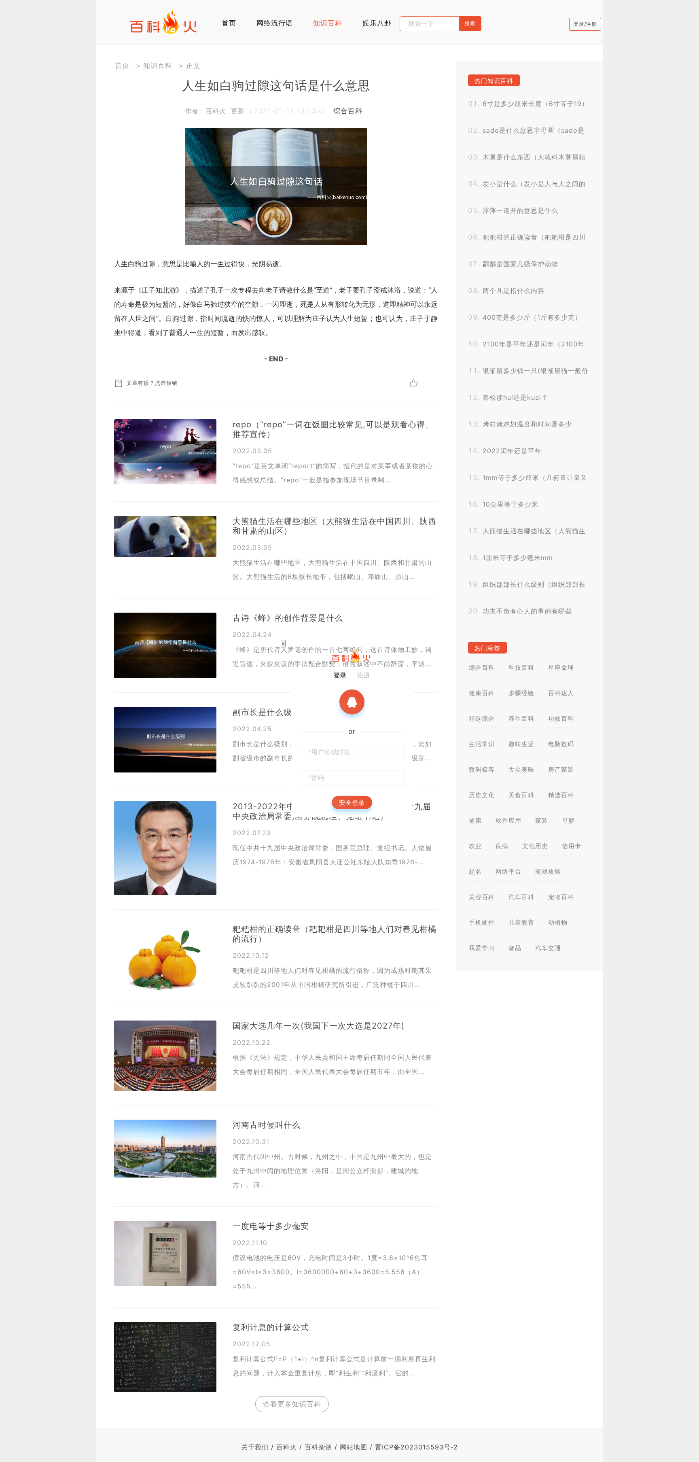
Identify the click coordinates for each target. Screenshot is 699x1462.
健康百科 (482, 693)
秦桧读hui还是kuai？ (515, 397)
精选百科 (561, 795)
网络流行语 (274, 23)
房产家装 (561, 769)
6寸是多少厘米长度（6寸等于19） (536, 104)
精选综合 (482, 718)
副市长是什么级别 (267, 712)
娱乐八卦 (377, 23)
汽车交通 (548, 948)
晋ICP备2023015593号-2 (416, 1447)
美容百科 (482, 897)
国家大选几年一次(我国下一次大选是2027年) (319, 1026)
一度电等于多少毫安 (271, 1226)
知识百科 (327, 23)
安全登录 (352, 802)
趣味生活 (521, 744)
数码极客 (482, 769)
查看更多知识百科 (292, 1404)
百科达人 (561, 693)
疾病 (502, 846)
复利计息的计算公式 (271, 1327)
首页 (229, 23)
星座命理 (561, 667)
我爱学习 (482, 948)
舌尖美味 (521, 769)
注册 (363, 675)
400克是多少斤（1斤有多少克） (532, 317)
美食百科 (521, 795)
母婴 (568, 820)
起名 (475, 871)
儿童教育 (521, 922)
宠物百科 (561, 897)
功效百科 (561, 718)
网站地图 (353, 1447)
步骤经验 (521, 693)
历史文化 (482, 795)
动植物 (558, 922)
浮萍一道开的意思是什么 (520, 210)
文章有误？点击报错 (152, 383)
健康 (475, 820)
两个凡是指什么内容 (513, 290)
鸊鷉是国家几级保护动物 (520, 264)
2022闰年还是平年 (512, 451)
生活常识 (482, 744)
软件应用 (508, 820)
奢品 (514, 948)
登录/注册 (585, 24)
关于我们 (255, 1447)
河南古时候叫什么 (267, 1125)
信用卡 (571, 846)
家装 (541, 820)
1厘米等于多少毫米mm (518, 558)
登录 (340, 675)
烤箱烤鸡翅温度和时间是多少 (527, 424)
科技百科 (521, 667)
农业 (475, 846)
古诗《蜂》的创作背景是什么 (288, 618)
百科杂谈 (318, 1447)
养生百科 (521, 718)
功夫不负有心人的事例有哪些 (527, 611)
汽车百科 (521, 897)
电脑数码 (561, 744)
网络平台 (508, 871)
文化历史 (535, 846)
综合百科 (347, 111)
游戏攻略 (548, 871)
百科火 (286, 1447)
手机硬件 (482, 922)
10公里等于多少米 (510, 504)
